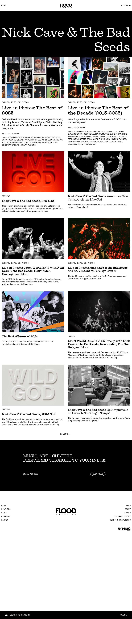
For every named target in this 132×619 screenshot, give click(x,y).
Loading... (66, 434)
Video (4, 513)
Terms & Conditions (120, 520)
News (3, 505)
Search (127, 513)
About (128, 509)
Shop (128, 505)
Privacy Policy (122, 516)
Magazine (6, 516)
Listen (4, 520)
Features (6, 509)
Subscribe (98, 474)
